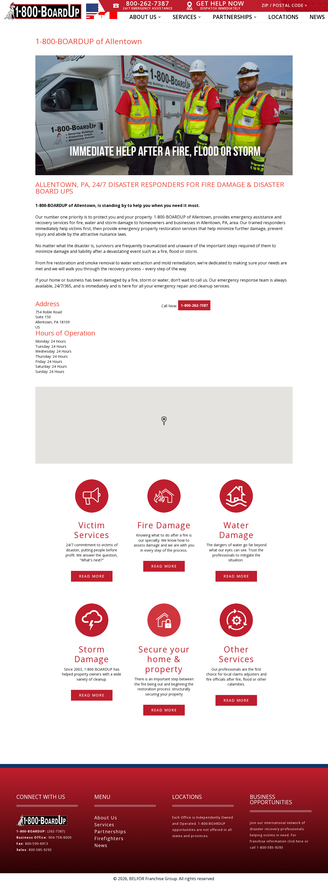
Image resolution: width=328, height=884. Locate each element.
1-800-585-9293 (270, 847)
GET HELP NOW (220, 5)
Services (184, 18)
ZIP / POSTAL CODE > (284, 5)
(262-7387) (56, 831)
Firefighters (109, 838)
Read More (92, 576)
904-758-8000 (59, 837)
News (317, 18)
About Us (142, 18)
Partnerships (232, 18)
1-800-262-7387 (194, 305)
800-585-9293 (40, 850)
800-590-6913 (36, 843)
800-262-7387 (147, 5)
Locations (283, 18)
